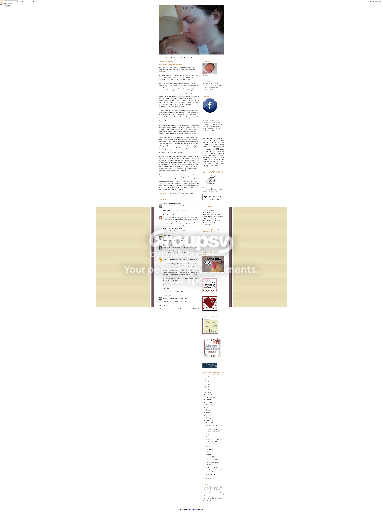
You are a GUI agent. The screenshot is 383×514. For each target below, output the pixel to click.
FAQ (167, 58)
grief (204, 146)
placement (220, 155)
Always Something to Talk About (211, 214)
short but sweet (219, 161)
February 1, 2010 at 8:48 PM (174, 291)
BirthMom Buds (206, 212)
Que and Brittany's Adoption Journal (212, 216)
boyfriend (221, 138)
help (209, 146)
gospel (177, 193)
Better (207, 452)
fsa (211, 144)
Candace (165, 296)
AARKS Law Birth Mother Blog (211, 220)
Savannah (166, 245)
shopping (209, 161)
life (217, 149)
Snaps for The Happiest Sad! (214, 444)
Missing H (208, 446)
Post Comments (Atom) (173, 312)
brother (204, 140)
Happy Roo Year (210, 474)
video (212, 165)
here (214, 124)
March (208, 418)
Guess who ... (210, 437)
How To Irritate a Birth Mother (179, 58)
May (207, 412)
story (191, 193)
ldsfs (183, 193)
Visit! (207, 434)
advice (211, 138)
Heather (165, 235)
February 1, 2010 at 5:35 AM (174, 230)
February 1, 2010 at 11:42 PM (174, 301)
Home (161, 58)
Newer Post (162, 308)
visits (216, 165)
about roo (205, 138)
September (209, 402)
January (208, 423)
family (214, 142)
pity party (214, 155)
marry (164, 257)
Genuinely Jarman (207, 224)
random (218, 159)
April (207, 415)
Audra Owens (167, 215)
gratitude (222, 144)
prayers (222, 157)
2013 (206, 384)
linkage (222, 149)
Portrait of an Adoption (208, 222)
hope (213, 146)
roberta (204, 161)
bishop (216, 138)
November (209, 397)
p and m (220, 153)
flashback (205, 144)
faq (219, 142)
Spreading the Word (211, 467)
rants (222, 159)
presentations (206, 159)
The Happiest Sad (191, 8)
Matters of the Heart (208, 210)
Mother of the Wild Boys (170, 203)
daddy (222, 140)
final (223, 142)
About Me (203, 58)
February (209, 420)
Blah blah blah (210, 449)
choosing (171, 193)
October (208, 399)
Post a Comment (163, 305)
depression (206, 142)
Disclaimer (194, 58)
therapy (222, 163)
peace (204, 155)
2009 (206, 478)
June (207, 410)
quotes (213, 159)
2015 (206, 379)
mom (186, 193)
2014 (206, 382)
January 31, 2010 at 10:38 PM (174, 210)
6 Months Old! (210, 464)
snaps (204, 163)
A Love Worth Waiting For (209, 218)
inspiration (218, 146)
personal (208, 155)
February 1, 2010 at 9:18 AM (174, 240)
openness (211, 153)
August (208, 405)
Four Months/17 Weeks (212, 462)
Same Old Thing (210, 457)
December (209, 394)
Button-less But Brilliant (212, 459)
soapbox (210, 163)
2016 (206, 376)
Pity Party (208, 454)
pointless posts (209, 157)
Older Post (196, 308)
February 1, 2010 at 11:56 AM (174, 252)
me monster (206, 151)
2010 (206, 392)
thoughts (206, 165)
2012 (206, 387)
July (207, 407)
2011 (206, 389)
